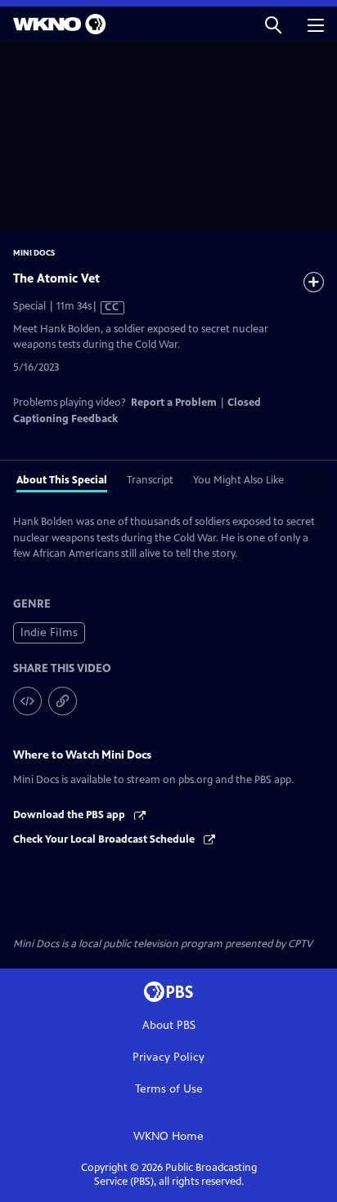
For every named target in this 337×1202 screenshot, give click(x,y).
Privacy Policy (168, 1057)
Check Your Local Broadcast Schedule (105, 839)
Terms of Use (169, 1089)
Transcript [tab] (150, 480)
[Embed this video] (27, 701)
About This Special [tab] (61, 480)
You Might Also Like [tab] (238, 480)
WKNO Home (168, 1136)
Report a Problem (174, 402)
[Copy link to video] (62, 701)
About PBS (168, 1025)
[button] (273, 24)
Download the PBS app (70, 814)
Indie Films (49, 632)
